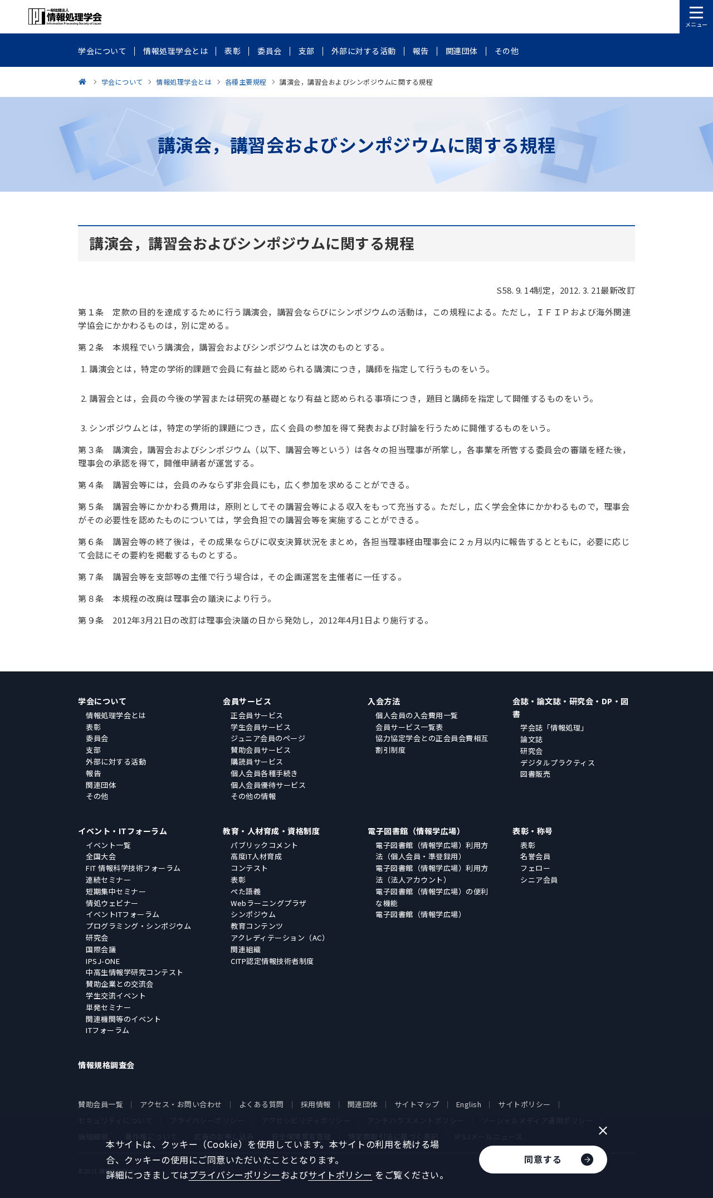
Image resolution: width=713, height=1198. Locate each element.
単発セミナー (108, 1007)
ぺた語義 (246, 891)
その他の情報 (253, 796)
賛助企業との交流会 (120, 983)
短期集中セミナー (116, 891)
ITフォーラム (108, 1030)
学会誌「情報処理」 (554, 727)
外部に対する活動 (116, 761)
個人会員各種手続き (265, 773)
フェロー (535, 868)
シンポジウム (253, 914)
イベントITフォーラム (123, 914)
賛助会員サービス (261, 749)
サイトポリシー (524, 1104)
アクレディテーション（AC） (280, 937)
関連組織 (246, 949)
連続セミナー (108, 879)
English (469, 1104)
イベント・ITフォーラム (122, 830)
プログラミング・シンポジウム (138, 926)
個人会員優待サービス (268, 785)
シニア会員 (539, 879)
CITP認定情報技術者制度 (272, 961)
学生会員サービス (261, 727)
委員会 (97, 738)
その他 (97, 796)
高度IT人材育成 (256, 856)
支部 (93, 749)
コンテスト (249, 868)
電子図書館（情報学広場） (416, 830)
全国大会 (101, 856)
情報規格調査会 (106, 1064)
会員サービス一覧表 (409, 727)
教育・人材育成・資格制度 (271, 830)
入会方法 (384, 701)
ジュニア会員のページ (268, 738)
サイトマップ (416, 1104)
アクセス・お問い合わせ (181, 1104)
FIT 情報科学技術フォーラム (133, 868)
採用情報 (316, 1104)
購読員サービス (257, 761)
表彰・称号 (532, 830)
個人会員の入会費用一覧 (416, 715)
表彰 (93, 727)
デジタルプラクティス (557, 762)
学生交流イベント (116, 995)
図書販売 (535, 773)
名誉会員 (535, 856)
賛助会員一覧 (100, 1104)
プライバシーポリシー (235, 1174)
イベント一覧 (108, 845)
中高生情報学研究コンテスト (135, 972)
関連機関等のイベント (123, 1019)
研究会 (531, 751)
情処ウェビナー (112, 903)
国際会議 (101, 949)
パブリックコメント (265, 845)
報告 (93, 773)
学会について (102, 701)
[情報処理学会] (84, 81)
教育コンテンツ (257, 926)
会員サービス (247, 701)
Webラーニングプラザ (269, 903)
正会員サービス (257, 715)
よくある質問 (261, 1104)
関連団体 (101, 785)
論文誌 (531, 739)
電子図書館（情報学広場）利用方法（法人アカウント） (432, 874)
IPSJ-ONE (103, 961)
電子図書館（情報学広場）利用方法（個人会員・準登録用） (432, 851)
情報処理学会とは (116, 715)
